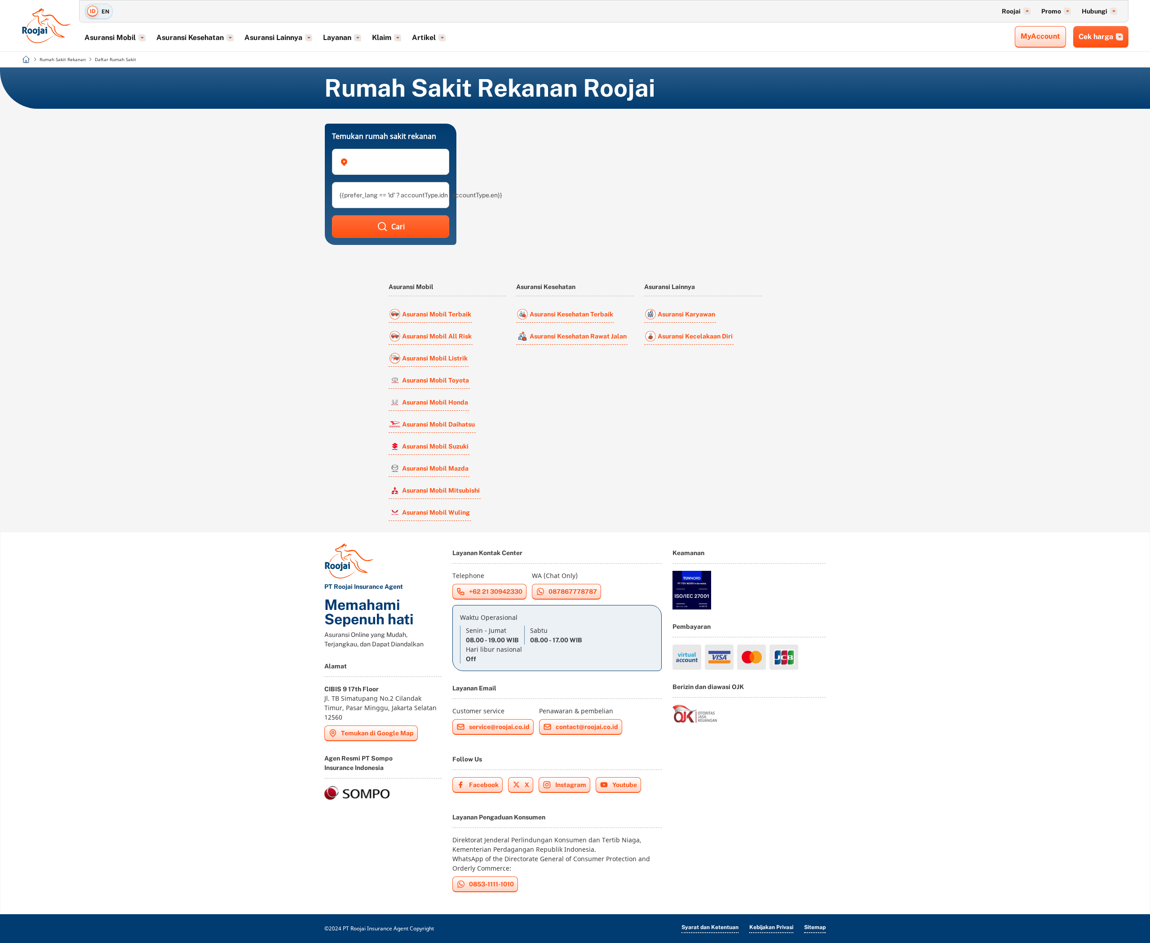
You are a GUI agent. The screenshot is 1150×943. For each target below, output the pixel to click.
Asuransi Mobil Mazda (435, 468)
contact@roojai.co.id (587, 726)
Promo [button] (1051, 11)
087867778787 (572, 591)
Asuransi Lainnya (669, 286)
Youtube (624, 784)
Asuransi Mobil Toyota (435, 380)
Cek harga (1096, 36)
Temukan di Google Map (377, 733)
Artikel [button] (424, 37)
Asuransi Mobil (411, 286)
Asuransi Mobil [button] (110, 37)
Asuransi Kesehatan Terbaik (571, 314)
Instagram (570, 784)
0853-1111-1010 (491, 884)
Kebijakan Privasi (771, 927)
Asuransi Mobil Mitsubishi (441, 490)
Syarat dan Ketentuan (710, 927)
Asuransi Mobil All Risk (437, 336)
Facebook (484, 784)
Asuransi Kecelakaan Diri (695, 336)
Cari (398, 226)
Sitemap (815, 927)
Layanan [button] (337, 37)
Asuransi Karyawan (686, 314)
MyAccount (1040, 36)
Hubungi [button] (1094, 11)
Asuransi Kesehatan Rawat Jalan (578, 336)
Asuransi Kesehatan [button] (190, 37)
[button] (390, 162)
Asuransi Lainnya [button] (273, 37)
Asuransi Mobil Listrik (435, 358)
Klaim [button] (381, 37)
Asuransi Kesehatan (545, 286)
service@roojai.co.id (499, 726)
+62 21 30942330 (495, 591)
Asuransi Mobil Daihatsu (438, 424)
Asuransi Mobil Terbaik (436, 314)
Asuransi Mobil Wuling (436, 512)
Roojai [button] (1011, 11)
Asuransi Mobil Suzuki (435, 446)
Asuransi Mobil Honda (435, 402)
